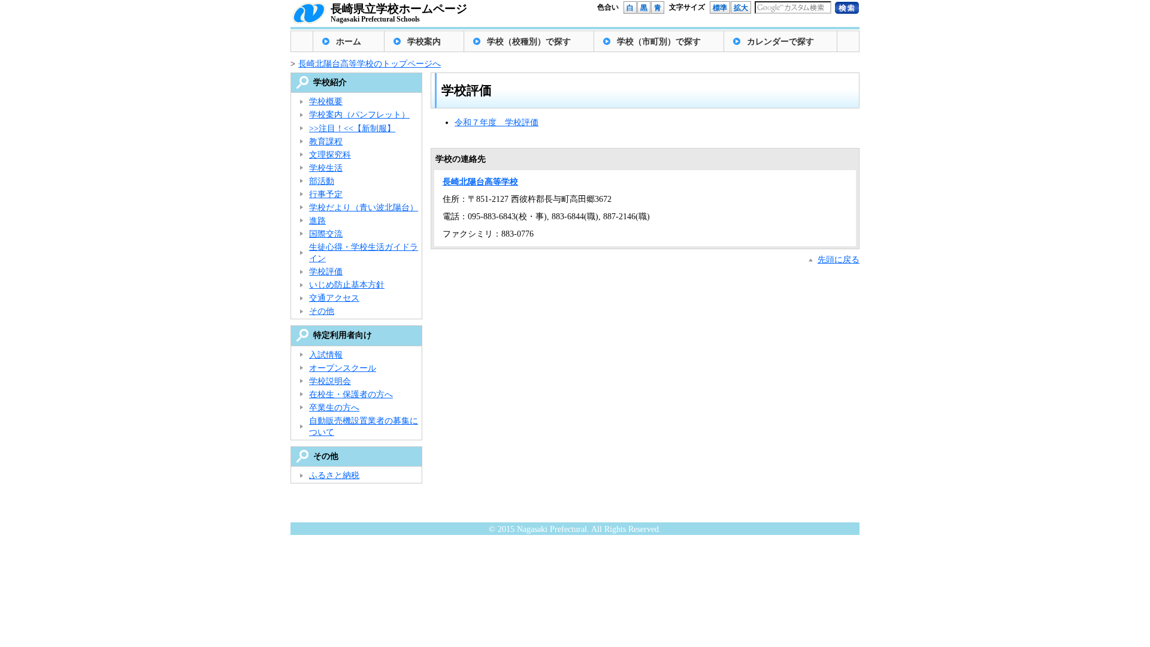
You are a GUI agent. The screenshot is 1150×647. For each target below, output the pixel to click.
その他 (321, 311)
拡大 (741, 8)
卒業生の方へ (334, 407)
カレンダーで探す (780, 41)
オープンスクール (342, 368)
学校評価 (326, 271)
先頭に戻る (839, 259)
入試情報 (326, 354)
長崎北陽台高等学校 (480, 181)
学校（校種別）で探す (529, 41)
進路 (317, 220)
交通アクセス (334, 298)
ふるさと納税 (334, 475)
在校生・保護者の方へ (351, 394)
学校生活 (326, 168)
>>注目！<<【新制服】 (352, 128)
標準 (720, 8)
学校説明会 (330, 381)
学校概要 (326, 101)
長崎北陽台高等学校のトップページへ (369, 63)
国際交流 (326, 233)
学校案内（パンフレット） (359, 114)
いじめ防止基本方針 (347, 284)
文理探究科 (330, 154)
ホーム (348, 41)
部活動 (321, 181)
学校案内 (424, 41)
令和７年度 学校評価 (496, 122)
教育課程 (326, 141)
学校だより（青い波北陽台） (363, 207)
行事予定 (326, 194)
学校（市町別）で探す (659, 41)
